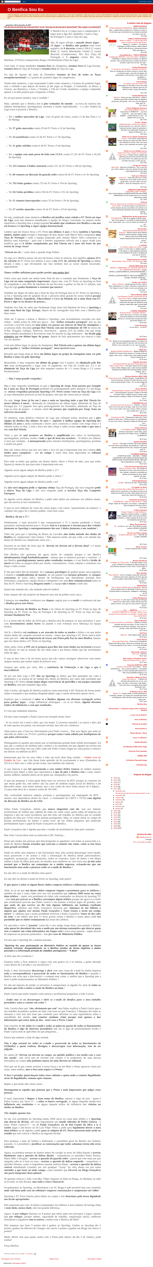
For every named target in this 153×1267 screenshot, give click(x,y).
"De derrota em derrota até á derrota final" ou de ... (133, 793)
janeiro (118, 808)
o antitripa (143, 245)
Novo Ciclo (136, 654)
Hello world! (115, 167)
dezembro (119, 791)
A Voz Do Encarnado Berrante (136, 466)
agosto (118, 802)
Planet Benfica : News (138, 733)
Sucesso (124, 138)
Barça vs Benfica (118, 284)
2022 (116, 778)
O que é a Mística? (140, 738)
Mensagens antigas (94, 1259)
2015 (116, 813)
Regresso (117, 97)
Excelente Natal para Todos (128, 535)
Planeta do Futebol (139, 724)
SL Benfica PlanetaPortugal (136, 760)
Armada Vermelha (140, 442)
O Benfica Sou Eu (25, 9)
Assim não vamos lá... (130, 679)
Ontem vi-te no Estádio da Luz (135, 151)
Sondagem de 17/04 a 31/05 (119, 562)
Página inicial (54, 1259)
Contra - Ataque (141, 122)
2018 (116, 787)
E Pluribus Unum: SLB (138, 692)
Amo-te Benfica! (141, 621)
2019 (116, 784)
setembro (119, 800)
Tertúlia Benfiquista (139, 96)
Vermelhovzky (141, 765)
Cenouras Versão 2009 (124, 667)
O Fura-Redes (141, 82)
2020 (116, 782)
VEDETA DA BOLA (140, 26)
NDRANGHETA (141, 339)
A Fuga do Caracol (140, 165)
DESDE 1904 (142, 756)
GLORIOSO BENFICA (139, 454)
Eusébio (121, 483)
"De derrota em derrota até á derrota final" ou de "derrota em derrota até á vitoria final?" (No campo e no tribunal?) (52, 27)
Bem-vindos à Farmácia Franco (135, 658)
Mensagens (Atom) (19, 1263)
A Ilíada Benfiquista (139, 481)
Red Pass (143, 633)
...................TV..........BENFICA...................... (131, 610)
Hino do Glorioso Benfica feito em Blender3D (126, 587)
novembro (119, 795)
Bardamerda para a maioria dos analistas (133, 124)
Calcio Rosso (142, 639)
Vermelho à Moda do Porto (137, 677)
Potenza (144, 202)
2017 (116, 789)
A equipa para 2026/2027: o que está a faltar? (124, 57)
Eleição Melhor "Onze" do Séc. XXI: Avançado (127, 261)
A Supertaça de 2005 (118, 417)
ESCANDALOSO (117, 218)
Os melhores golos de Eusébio (133, 83)
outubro (118, 797)
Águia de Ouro (141, 547)
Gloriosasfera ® (141, 728)
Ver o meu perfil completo (142, 842)
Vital (110, 341)
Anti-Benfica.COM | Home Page (135, 747)
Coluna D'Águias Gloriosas (136, 108)
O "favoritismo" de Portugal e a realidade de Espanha (129, 69)
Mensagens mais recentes (11, 1259)
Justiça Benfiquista (139, 67)
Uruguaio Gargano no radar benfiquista (134, 512)
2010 (116, 824)
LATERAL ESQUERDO (138, 311)
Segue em (123, 635)
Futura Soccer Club (115, 378)
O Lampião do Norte (139, 487)
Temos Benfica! (114, 575)
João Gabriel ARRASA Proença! (134, 110)
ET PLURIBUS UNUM (128, 429)
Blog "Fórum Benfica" (138, 524)
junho (117, 804)
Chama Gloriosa (141, 428)
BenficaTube (142, 585)
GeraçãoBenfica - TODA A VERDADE (133, 55)
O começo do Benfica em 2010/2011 (121, 622)
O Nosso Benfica (140, 510)
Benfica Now (142, 704)
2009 (116, 826)
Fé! (115, 526)
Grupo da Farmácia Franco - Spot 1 (135, 660)
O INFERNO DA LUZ (139, 403)
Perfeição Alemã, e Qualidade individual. (133, 313)
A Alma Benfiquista (140, 598)
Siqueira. (116, 443)
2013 (116, 817)
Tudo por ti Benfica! (139, 176)
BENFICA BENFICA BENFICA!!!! (122, 351)
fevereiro (118, 806)
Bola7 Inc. (143, 350)
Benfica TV (117, 693)
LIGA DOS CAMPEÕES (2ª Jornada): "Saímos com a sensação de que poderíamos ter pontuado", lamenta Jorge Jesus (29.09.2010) (128, 614)
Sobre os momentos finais (127, 468)
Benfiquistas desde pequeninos (134, 216)
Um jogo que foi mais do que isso (122, 405)
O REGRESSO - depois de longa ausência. (128, 501)
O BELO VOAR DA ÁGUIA (137, 39)
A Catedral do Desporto (138, 500)
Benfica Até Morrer (140, 561)
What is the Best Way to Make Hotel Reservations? (128, 489)
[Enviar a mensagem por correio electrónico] (34, 1253)
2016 (116, 811)
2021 (116, 780)
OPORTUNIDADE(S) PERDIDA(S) (120, 28)
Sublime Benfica (141, 742)
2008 (116, 828)
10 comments (29, 1253)
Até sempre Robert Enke (120, 641)
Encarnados (142, 229)
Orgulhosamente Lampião (137, 259)
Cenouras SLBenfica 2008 (137, 665)
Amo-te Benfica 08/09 (139, 294)
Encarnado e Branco (139, 652)
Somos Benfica (141, 389)
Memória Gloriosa (140, 415)
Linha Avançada (141, 325)
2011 (115, 822)
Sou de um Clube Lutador (137, 533)
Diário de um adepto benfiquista (134, 137)
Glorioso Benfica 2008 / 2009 (136, 376)
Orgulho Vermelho (140, 362)
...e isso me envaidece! (138, 715)
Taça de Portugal (114, 600)
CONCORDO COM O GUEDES (136, 191)
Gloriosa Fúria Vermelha (138, 751)
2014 (116, 815)
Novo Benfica (142, 573)
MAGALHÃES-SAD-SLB (138, 266)
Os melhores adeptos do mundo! (131, 247)
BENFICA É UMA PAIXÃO (137, 190)
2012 (116, 819)
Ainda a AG (123, 178)
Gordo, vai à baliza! (139, 282)
